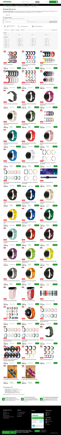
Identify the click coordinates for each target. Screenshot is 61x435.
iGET (33, 45)
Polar (46, 40)
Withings (34, 38)
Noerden (7, 41)
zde (28, 432)
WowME (20, 38)
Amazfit (34, 44)
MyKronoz (20, 45)
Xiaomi (7, 38)
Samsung (20, 40)
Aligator (47, 44)
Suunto (7, 40)
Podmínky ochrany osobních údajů (8, 416)
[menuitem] (8, 5)
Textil (33, 34)
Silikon (6, 34)
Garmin (47, 45)
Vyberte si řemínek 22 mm (7, 394)
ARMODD (20, 44)
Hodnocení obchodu (6, 413)
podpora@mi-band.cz (22, 412)
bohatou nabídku (10, 12)
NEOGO (34, 41)
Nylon (19, 34)
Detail (19, 87)
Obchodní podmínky (6, 415)
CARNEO (7, 44)
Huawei (47, 41)
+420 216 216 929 (21, 413)
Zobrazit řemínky (53, 21)
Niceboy (20, 41)
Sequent (7, 45)
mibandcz (20, 416)
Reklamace (5, 414)
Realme (34, 40)
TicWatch (47, 38)
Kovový (47, 34)
